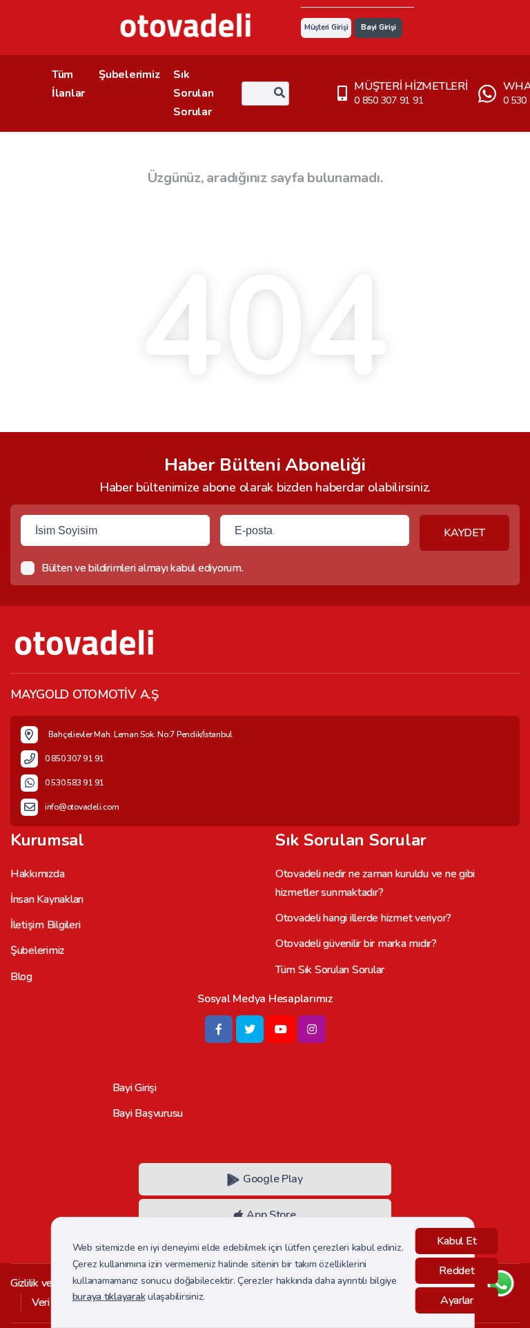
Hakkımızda (37, 873)
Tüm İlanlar (68, 84)
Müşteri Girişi (326, 27)
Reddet (456, 1270)
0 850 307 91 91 (388, 100)
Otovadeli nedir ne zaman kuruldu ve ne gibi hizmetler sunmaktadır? (375, 883)
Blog (21, 976)
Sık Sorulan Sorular (193, 93)
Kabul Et (456, 1241)
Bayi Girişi (378, 27)
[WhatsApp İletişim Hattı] (500, 1295)
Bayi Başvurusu (147, 1113)
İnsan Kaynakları (47, 899)
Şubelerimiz (129, 74)
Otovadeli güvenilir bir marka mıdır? (356, 943)
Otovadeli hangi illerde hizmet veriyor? (363, 918)
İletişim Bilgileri (45, 924)
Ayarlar (456, 1300)
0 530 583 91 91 (74, 782)
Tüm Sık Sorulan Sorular (329, 969)
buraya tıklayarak (109, 1296)
